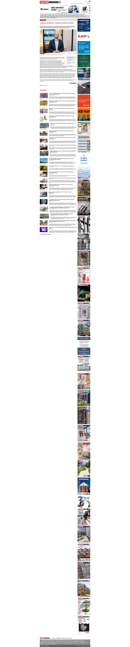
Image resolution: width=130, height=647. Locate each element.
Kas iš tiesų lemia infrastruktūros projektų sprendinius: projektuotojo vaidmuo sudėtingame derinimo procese (62, 221)
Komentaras (66, 640)
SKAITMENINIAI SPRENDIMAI (59, 640)
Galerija (45, 17)
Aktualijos (49, 234)
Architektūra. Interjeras (43, 15)
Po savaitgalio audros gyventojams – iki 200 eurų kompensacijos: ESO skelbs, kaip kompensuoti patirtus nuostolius (62, 207)
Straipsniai (69, 60)
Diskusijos (41, 17)
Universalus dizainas (67, 16)
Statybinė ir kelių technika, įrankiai (60, 15)
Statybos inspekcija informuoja (74, 15)
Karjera (44, 85)
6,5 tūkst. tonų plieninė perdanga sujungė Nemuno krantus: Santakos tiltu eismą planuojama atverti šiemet (61, 214)
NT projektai (67, 15)
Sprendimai (70, 640)
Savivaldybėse (82, 15)
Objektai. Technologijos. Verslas (49, 640)
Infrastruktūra (50, 15)
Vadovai (46, 85)
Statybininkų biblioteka (53, 17)
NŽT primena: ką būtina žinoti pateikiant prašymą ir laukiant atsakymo (62, 145)
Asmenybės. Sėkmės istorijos (75, 16)
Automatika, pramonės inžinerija (45, 16)
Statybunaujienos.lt (43, 234)
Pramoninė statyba (82, 640)
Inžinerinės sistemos (76, 640)
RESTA (62, 16)
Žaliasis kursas (58, 16)
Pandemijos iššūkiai (83, 16)
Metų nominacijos (52, 16)
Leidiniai (48, 17)
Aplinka (53, 15)
